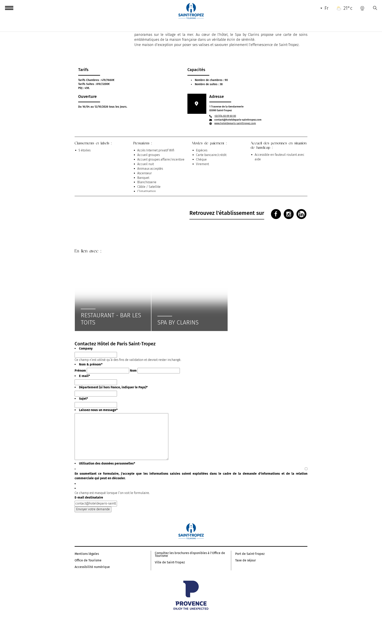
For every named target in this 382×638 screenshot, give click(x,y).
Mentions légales (87, 553)
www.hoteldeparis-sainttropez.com (235, 123)
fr (326, 8)
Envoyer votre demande (93, 509)
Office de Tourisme (88, 560)
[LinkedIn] (301, 214)
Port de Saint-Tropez (250, 553)
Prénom (80, 370)
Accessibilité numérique (92, 567)
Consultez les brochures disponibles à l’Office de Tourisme (190, 554)
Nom (133, 370)
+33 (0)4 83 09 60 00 (225, 115)
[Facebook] (276, 214)
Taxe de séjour (245, 560)
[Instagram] (289, 214)
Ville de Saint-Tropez (170, 562)
